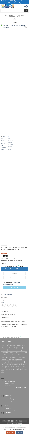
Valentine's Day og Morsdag (12, 369)
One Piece (19, 359)
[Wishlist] (24, 6)
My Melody (4, 359)
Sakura (4, 302)
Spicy (19, 364)
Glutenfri (11, 352)
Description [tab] (4, 311)
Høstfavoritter (11, 354)
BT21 (23, 345)
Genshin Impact (5, 352)
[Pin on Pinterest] (13, 305)
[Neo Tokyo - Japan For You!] (10, 6)
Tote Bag (20, 17)
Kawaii (24, 354)
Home (5, 15)
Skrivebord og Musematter (11, 364)
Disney (16, 350)
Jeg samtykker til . (11, 283)
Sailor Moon (21, 362)
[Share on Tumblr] (16, 305)
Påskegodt (11, 362)
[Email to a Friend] (10, 305)
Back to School (13, 345)
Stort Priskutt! (9, 366)
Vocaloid (25, 369)
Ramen (16, 362)
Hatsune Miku (24, 352)
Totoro (3, 369)
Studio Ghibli (16, 366)
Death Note (4, 350)
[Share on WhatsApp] (2, 305)
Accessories (10, 17)
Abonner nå (14, 287)
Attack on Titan (5, 345)
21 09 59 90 (8, 408)
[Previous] (3, 80)
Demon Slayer (11, 350)
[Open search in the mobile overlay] (14, 10)
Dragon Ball (22, 350)
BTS (2, 347)
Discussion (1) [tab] (5, 317)
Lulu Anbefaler (13, 357)
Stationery (24, 364)
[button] (22, 6)
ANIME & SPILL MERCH (16, 15)
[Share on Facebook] (5, 305)
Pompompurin (5, 362)
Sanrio (3, 364)
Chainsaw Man (12, 347)
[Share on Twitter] (8, 305)
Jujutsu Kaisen (18, 354)
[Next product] (14, 19)
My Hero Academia (21, 357)
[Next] (25, 80)
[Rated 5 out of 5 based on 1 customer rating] (14, 253)
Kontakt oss (8, 412)
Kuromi (6, 357)
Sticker (3, 366)
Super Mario (22, 366)
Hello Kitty (4, 354)
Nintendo (14, 359)
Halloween (17, 352)
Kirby (3, 357)
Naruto (9, 359)
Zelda (3, 371)
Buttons (6, 347)
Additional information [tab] (8, 314)
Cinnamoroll (19, 347)
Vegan (20, 369)
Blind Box (19, 345)
